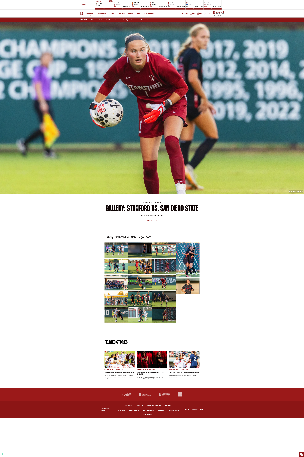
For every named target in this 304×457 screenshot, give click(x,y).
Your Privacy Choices (173, 410)
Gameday (130, 13)
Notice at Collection (148, 414)
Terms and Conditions (148, 410)
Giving (139, 13)
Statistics (108, 20)
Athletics (122, 13)
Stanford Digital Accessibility (155, 405)
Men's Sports (90, 13)
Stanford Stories (149, 14)
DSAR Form (161, 410)
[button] (94, 5)
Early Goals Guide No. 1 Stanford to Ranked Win (184, 372)
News (142, 20)
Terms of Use (139, 405)
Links (104, 8)
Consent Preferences (133, 410)
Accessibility (168, 405)
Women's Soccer (147, 202)
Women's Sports (102, 13)
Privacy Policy (130, 405)
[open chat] (301, 454)
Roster (101, 20)
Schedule (93, 20)
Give (199, 14)
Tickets (113, 13)
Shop (193, 14)
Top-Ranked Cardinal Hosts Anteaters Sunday (119, 372)
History (149, 20)
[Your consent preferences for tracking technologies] (2, 454)
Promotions (134, 20)
